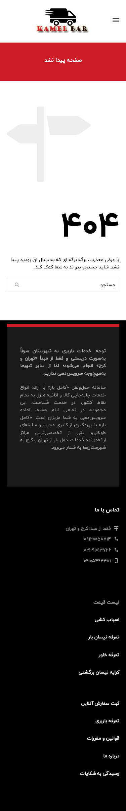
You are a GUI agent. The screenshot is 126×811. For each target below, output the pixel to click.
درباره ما (111, 756)
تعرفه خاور (109, 654)
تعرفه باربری (107, 720)
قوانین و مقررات (103, 738)
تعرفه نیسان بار (103, 637)
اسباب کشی (107, 619)
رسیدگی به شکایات (99, 773)
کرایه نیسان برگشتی (99, 672)
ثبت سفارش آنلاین (100, 703)
